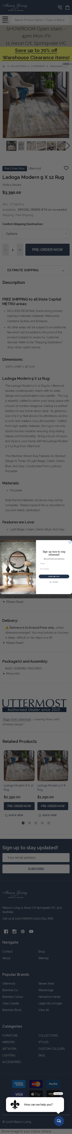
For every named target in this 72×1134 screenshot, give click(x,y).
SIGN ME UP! (54, 576)
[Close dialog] (70, 542)
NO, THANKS (54, 581)
